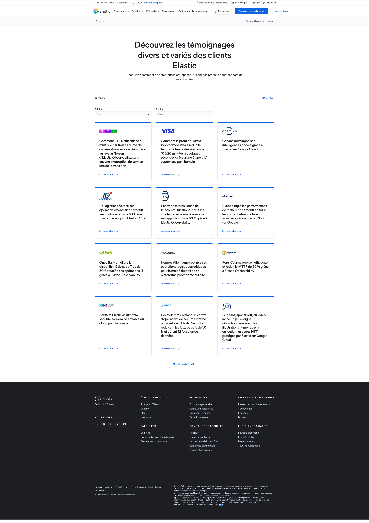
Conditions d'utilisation (126, 487)
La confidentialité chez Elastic (204, 441)
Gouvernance (245, 408)
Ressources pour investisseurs (254, 404)
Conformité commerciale (202, 445)
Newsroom (146, 417)
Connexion (271, 3)
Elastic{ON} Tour (247, 437)
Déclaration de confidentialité (149, 487)
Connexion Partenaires (201, 408)
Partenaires (221, 3)
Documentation (200, 11)
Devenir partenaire (198, 417)
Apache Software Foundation (200, 500)
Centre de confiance (200, 437)
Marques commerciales (105, 487)
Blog (143, 413)
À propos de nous (205, 3)
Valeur (271, 21)
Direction (145, 408)
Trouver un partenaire (200, 404)
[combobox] (121, 114)
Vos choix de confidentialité (207, 504)
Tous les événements (249, 445)
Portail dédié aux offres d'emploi (157, 437)
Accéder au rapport (153, 2)
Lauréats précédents (248, 432)
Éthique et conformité (200, 450)
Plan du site (99, 490)
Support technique (238, 3)
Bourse (242, 417)
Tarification (184, 11)
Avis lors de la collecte (183, 504)
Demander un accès (199, 413)
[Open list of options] (148, 114)
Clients (100, 21)
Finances (243, 413)
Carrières (145, 432)
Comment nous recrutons (154, 441)
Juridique (194, 432)
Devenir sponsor (246, 441)
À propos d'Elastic (150, 404)
